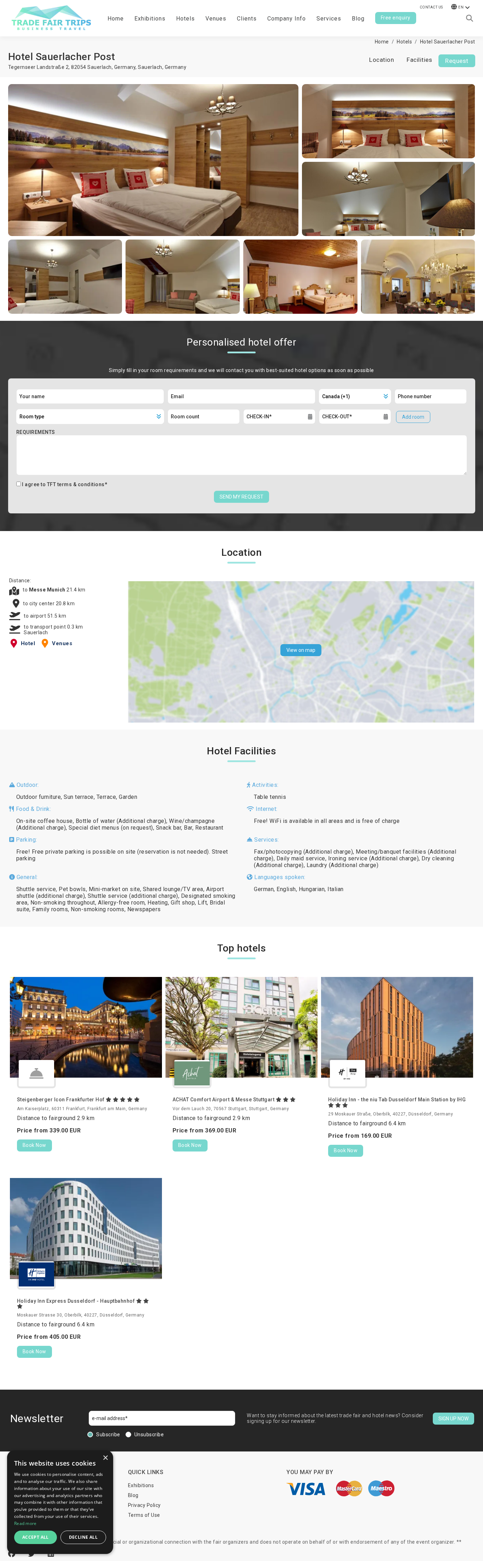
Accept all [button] (35, 1537)
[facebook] (12, 1554)
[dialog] (60, 1502)
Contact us (431, 7)
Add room (413, 417)
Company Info (286, 18)
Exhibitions (141, 1485)
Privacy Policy (144, 1505)
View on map (300, 650)
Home (115, 18)
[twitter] (32, 1554)
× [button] (105, 1458)
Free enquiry (396, 17)
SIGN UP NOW (453, 1418)
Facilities (419, 59)
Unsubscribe (149, 1434)
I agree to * (64, 484)
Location (381, 59)
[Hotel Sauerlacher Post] (153, 160)
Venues (215, 18)
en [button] (461, 7)
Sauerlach (150, 67)
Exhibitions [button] (149, 18)
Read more (25, 1523)
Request (457, 60)
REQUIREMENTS (35, 432)
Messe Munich (48, 590)
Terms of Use (144, 1515)
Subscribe (108, 1434)
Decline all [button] (83, 1537)
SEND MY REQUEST (241, 497)
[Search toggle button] (469, 18)
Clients (247, 18)
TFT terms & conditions (76, 484)
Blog (358, 18)
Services (328, 18)
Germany (176, 67)
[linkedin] (51, 1554)
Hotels (185, 18)
